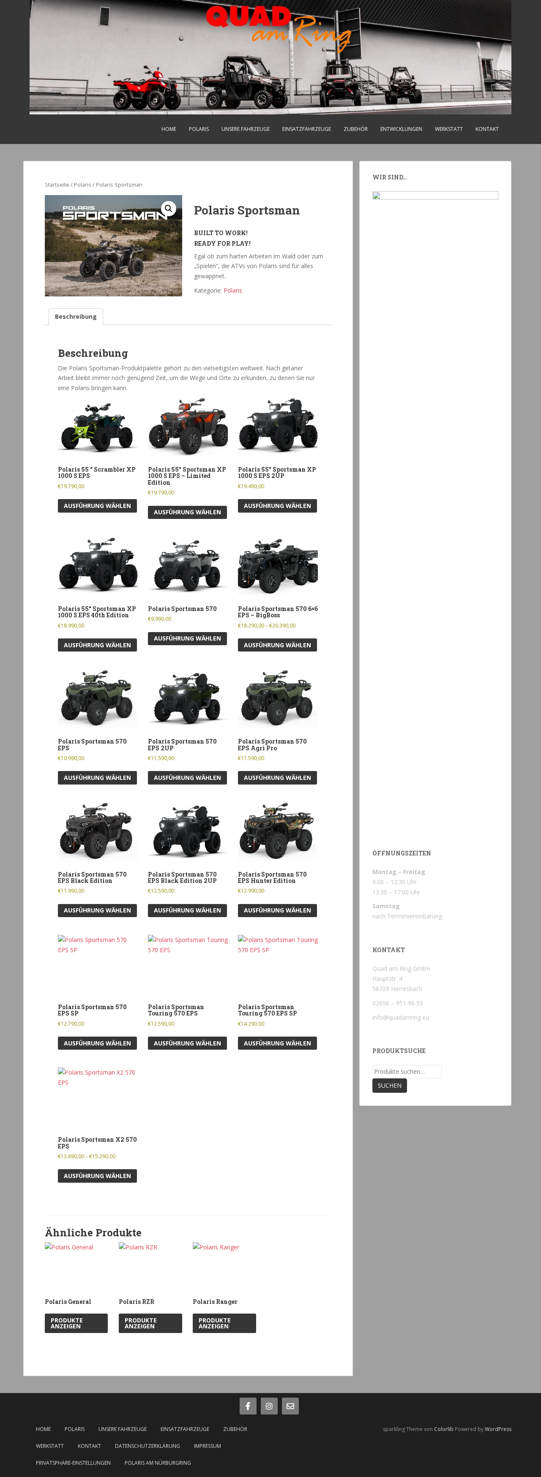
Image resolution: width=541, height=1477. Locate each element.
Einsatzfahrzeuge (306, 129)
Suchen (390, 1085)
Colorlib (444, 1429)
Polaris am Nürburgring (158, 1462)
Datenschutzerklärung (147, 1446)
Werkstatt (449, 129)
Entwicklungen (401, 129)
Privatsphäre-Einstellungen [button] (73, 1462)
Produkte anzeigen (67, 1323)
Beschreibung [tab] (76, 316)
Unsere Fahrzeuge (245, 129)
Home (168, 129)
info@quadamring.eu (400, 1017)
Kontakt (487, 129)
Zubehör (356, 129)
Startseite (57, 184)
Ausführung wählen (97, 506)
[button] (168, 208)
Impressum (207, 1446)
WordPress (498, 1429)
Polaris (199, 129)
